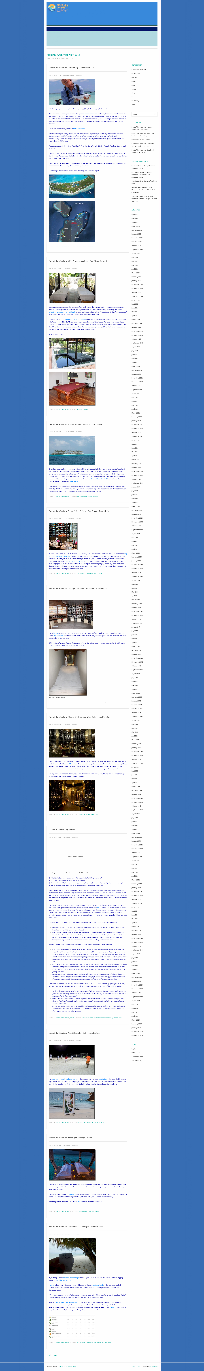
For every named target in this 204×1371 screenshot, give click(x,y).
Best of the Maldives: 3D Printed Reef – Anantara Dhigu (142, 174)
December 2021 (137, 425)
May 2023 (135, 358)
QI (112, 1018)
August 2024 (136, 300)
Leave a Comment (68, 75)
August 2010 (136, 954)
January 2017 (136, 654)
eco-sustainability (88, 1018)
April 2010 (135, 969)
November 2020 (137, 475)
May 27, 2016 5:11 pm (55, 518)
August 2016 (136, 674)
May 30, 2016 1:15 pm (55, 268)
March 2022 (136, 413)
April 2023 (135, 362)
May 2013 (135, 825)
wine (100, 573)
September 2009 (137, 997)
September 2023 (137, 343)
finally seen (81, 1343)
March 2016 (136, 693)
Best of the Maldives (62, 246)
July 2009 (135, 1004)
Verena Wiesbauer (138, 196)
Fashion (134, 77)
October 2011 (136, 899)
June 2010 (135, 962)
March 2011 (136, 927)
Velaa (121, 1018)
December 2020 (137, 471)
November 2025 (137, 242)
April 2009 (135, 1016)
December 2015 (137, 705)
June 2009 (135, 1008)
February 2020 (137, 510)
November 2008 (137, 1035)
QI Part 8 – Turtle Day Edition (62, 829)
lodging (85, 409)
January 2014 (136, 794)
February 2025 (137, 277)
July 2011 (135, 911)
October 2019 (136, 526)
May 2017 (135, 639)
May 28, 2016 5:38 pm (55, 432)
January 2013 (136, 841)
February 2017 (137, 650)
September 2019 (137, 530)
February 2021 (137, 463)
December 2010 (137, 938)
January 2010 (136, 981)
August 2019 (136, 534)
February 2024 (137, 323)
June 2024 (135, 308)
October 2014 (136, 759)
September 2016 (137, 670)
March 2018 (136, 600)
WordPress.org (137, 1060)
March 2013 (136, 833)
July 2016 (135, 677)
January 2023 (136, 374)
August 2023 (136, 347)
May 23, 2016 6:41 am (55, 837)
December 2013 (137, 798)
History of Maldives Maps (141, 140)
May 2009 (135, 1012)
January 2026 (136, 234)
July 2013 (135, 818)
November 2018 (137, 569)
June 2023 (135, 355)
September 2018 (137, 576)
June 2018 (135, 588)
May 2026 (135, 218)
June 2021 (135, 448)
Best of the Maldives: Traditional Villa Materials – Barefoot (144, 189)
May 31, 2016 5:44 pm (55, 75)
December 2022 (137, 378)
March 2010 (136, 973)
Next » (56, 1355)
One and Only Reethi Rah (85, 573)
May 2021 (135, 452)
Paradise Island (91, 1343)
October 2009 (136, 993)
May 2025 (135, 265)
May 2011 (135, 919)
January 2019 (136, 561)
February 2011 (137, 930)
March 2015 (136, 740)
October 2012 (136, 853)
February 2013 (137, 837)
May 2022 (135, 405)
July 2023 (135, 351)
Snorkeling (135, 101)
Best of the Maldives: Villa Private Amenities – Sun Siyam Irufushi (78, 261)
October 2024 (136, 292)
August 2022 (136, 393)
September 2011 (137, 903)
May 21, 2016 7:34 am (55, 1145)
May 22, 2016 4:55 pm (55, 1040)
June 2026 (135, 214)
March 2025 (136, 273)
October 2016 (136, 666)
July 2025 (135, 257)
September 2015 (137, 716)
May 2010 (135, 965)
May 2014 (135, 779)
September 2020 (137, 483)
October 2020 (136, 479)
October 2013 (136, 806)
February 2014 (137, 790)
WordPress (153, 1367)
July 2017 (135, 631)
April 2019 (135, 549)
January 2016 (136, 701)
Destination (136, 73)
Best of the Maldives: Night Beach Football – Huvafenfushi (74, 1033)
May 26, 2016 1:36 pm (55, 596)
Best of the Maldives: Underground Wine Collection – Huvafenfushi (78, 588)
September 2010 (137, 950)
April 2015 (135, 736)
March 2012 (136, 880)
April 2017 (135, 642)
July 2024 (135, 304)
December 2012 (137, 845)
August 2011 (136, 907)
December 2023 (137, 331)
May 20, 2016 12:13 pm (55, 1234)
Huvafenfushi (91, 702)
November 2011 (137, 895)
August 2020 (136, 487)
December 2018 (137, 565)
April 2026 (135, 222)
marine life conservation (102, 1018)
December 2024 (137, 284)
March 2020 (136, 506)
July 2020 (135, 491)
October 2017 (136, 619)
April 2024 (135, 316)
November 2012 (137, 849)
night (98, 1122)
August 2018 (136, 580)
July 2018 (135, 584)
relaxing (88, 1211)
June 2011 (135, 915)
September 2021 (137, 436)
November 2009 (137, 989)
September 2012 (137, 856)
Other (134, 93)
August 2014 (136, 767)
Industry (134, 81)
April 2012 (135, 876)
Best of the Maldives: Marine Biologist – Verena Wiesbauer (144, 198)
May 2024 (135, 312)
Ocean (72, 1018)
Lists (133, 85)
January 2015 (136, 748)
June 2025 (135, 261)
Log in (134, 1049)
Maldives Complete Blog (68, 1367)
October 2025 (136, 246)
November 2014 (137, 755)
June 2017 (135, 635)
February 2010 (137, 977)
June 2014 (135, 775)
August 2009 (136, 1000)
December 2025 (137, 238)
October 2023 (136, 339)
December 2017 (137, 611)
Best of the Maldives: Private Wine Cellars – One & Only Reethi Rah (79, 511)
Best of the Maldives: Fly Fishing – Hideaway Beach (71, 68)
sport (102, 1122)
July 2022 (135, 397)
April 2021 (135, 456)
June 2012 (135, 868)
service (96, 573)
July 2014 (135, 771)
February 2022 (137, 417)
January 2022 (136, 421)
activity (79, 246)
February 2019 (137, 557)
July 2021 (135, 444)
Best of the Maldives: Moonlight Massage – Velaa (70, 1137)
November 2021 (137, 428)
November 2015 (137, 709)
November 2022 (137, 382)
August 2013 (136, 814)
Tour (133, 105)
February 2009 (137, 1024)
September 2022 (137, 390)
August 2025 (136, 253)
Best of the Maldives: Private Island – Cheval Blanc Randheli (75, 424)
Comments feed (137, 1057)
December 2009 (137, 985)
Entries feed (136, 1053)
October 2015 (136, 713)
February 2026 (137, 230)
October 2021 (136, 432)
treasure (108, 1343)
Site (133, 97)
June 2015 (135, 728)
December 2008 (137, 1032)
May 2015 (135, 732)
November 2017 (137, 615)
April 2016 (135, 689)
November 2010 (137, 942)
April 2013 (135, 829)
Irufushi (79, 409)
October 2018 (136, 572)
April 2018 (135, 596)
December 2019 (137, 518)
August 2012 (136, 860)
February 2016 (137, 697)
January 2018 (136, 607)
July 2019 (135, 537)
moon (79, 1211)
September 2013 (137, 810)
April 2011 (135, 923)
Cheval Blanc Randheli (84, 496)
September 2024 (137, 296)
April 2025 (135, 269)
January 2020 (136, 514)
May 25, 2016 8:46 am (55, 724)
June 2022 (135, 401)
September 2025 (137, 249)
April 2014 (135, 783)
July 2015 (135, 724)
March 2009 (136, 1020)
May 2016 (135, 685)
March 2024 (136, 319)
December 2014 (137, 751)
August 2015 (136, 720)
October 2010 (136, 946)
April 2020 (135, 502)
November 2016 (137, 662)
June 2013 (135, 821)
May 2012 (135, 872)
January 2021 (136, 467)
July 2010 (135, 958)
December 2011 (137, 891)
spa (93, 1211)
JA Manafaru (81, 814)
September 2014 (137, 763)
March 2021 (136, 460)
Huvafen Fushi (81, 702)
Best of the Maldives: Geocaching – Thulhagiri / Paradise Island (76, 1226)
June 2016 (135, 681)
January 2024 (136, 327)
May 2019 (135, 545)
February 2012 (137, 884)
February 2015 (137, 744)
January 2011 (136, 934)
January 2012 (136, 888)
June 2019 (135, 541)
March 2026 (136, 226)
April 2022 (135, 409)
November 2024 (137, 288)
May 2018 (135, 592)
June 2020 (135, 495)
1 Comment (66, 268)
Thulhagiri (100, 1343)
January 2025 (136, 281)
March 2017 (136, 646)
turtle (116, 1018)
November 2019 (137, 522)
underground (100, 702)
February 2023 (137, 370)
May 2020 (135, 498)
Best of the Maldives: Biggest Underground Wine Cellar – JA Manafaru (79, 717)
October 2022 (136, 386)
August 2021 (136, 440)
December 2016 (137, 658)
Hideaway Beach (88, 246)
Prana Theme (136, 1367)
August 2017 (136, 627)
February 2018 (137, 604)
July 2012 (135, 864)
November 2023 (137, 335)
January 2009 (136, 1028)
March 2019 (136, 553)
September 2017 (137, 623)
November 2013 (137, 802)
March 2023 (136, 366)
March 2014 (136, 786)
